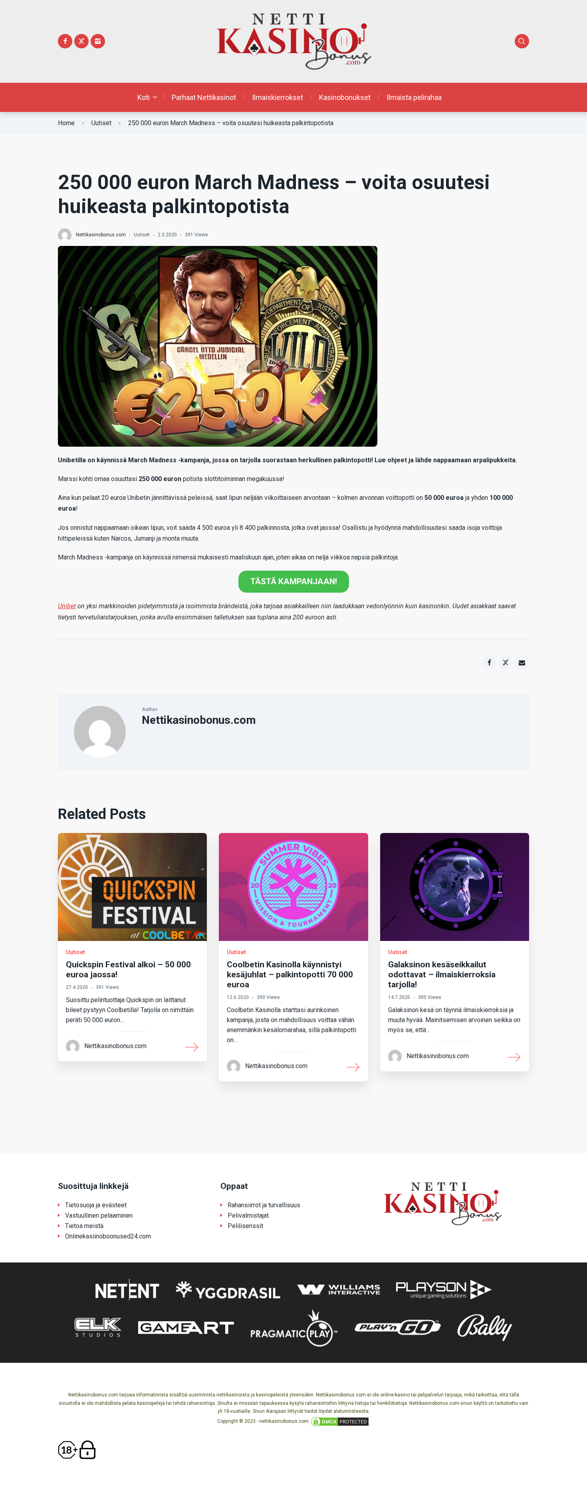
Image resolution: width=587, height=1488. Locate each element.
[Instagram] (98, 41)
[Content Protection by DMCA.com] (340, 1421)
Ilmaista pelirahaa (414, 97)
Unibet (67, 606)
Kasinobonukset (345, 97)
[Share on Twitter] (505, 662)
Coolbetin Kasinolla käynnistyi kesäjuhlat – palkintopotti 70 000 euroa (290, 974)
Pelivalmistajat (248, 1215)
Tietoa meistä (84, 1226)
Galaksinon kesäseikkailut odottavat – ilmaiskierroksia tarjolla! (442, 974)
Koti (143, 97)
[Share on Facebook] (489, 662)
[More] (192, 1046)
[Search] (522, 41)
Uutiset (101, 123)
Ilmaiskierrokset (277, 97)
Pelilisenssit (245, 1226)
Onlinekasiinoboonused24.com (108, 1236)
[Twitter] (81, 41)
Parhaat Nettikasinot (204, 97)
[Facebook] (65, 41)
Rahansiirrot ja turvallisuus (264, 1205)
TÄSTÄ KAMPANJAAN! (293, 581)
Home (66, 123)
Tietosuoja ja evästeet (96, 1205)
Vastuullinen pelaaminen (99, 1215)
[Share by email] (522, 662)
